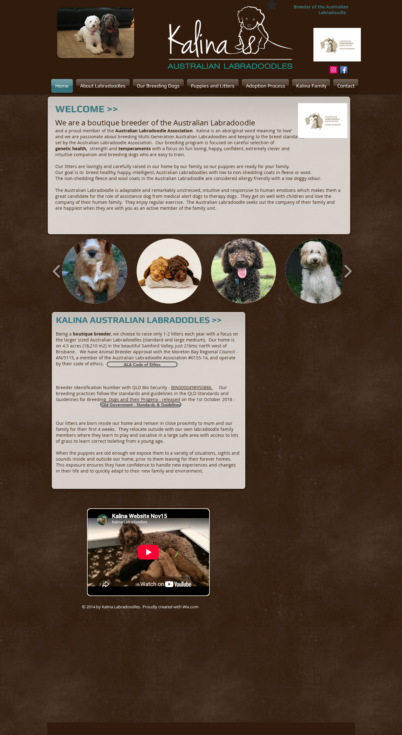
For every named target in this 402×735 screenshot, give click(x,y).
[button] (94, 271)
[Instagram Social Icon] (333, 69)
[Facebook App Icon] (343, 69)
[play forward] (348, 270)
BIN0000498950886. (192, 387)
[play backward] (57, 270)
